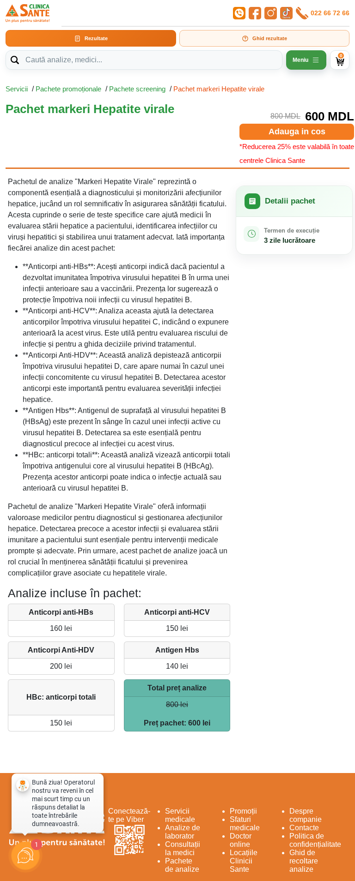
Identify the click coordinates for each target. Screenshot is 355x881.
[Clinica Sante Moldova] (27, 13)
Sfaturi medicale (245, 823)
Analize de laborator (182, 832)
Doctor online (240, 840)
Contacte (304, 828)
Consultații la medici (182, 848)
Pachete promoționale (68, 89)
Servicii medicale (180, 815)
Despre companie (305, 815)
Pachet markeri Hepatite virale (218, 89)
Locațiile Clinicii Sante (243, 861)
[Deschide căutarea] (15, 60)
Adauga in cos (297, 131)
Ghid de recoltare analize (303, 861)
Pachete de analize (182, 865)
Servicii (17, 89)
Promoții (243, 811)
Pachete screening (137, 89)
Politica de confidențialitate (315, 840)
